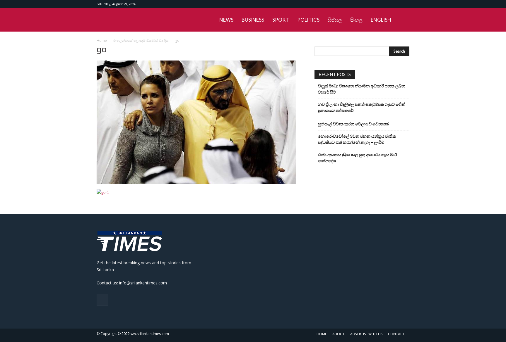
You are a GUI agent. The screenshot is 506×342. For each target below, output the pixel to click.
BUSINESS (253, 20)
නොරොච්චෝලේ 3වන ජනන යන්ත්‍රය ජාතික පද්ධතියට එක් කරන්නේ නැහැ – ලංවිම (357, 139)
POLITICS (308, 20)
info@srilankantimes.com (143, 283)
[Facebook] (405, 4)
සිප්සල (335, 20)
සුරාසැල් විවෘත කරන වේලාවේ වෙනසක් (353, 123)
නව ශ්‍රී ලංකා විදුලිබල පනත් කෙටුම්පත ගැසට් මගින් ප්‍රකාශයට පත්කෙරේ (361, 107)
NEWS (226, 20)
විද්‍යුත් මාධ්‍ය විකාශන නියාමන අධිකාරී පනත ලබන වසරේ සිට (361, 88)
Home (102, 40)
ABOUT (338, 333)
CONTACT (396, 333)
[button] (402, 20)
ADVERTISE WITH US (366, 333)
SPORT (280, 20)
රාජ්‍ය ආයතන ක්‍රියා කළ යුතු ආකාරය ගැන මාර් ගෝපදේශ (357, 157)
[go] (196, 182)
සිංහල (356, 20)
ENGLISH (381, 20)
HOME (322, 333)
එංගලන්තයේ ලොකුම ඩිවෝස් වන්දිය (141, 40)
